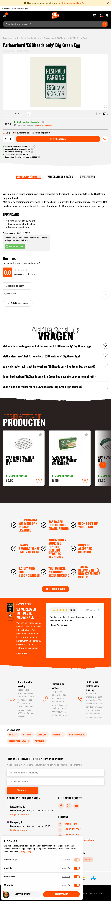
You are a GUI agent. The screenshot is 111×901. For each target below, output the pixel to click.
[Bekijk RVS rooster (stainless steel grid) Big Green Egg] (23, 458)
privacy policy (25, 851)
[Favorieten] (94, 15)
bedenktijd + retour (18, 146)
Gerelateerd (87, 176)
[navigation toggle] (106, 15)
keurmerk (17, 152)
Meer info (66, 860)
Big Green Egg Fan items (29, 38)
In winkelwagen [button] (85, 480)
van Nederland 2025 (21, 157)
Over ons (42, 734)
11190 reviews (90, 610)
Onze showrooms (77, 734)
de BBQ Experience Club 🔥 (71, 3)
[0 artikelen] (5, 15)
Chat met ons (70, 824)
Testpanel (39, 741)
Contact (13, 734)
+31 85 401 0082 (72, 829)
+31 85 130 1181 (72, 834)
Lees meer (21, 653)
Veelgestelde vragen (60, 176)
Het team (27, 734)
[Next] (29, 114)
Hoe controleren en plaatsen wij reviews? (21, 263)
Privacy (93, 893)
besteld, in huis (17, 149)
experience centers (44, 125)
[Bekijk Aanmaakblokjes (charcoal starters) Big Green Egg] (69, 458)
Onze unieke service (55, 589)
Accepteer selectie (22, 894)
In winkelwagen (58, 139)
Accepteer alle (61, 894)
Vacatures (58, 734)
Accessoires (8, 38)
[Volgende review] (105, 294)
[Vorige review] (5, 294)
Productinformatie (28, 176)
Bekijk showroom (18, 814)
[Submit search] (104, 24)
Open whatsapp (16, 246)
